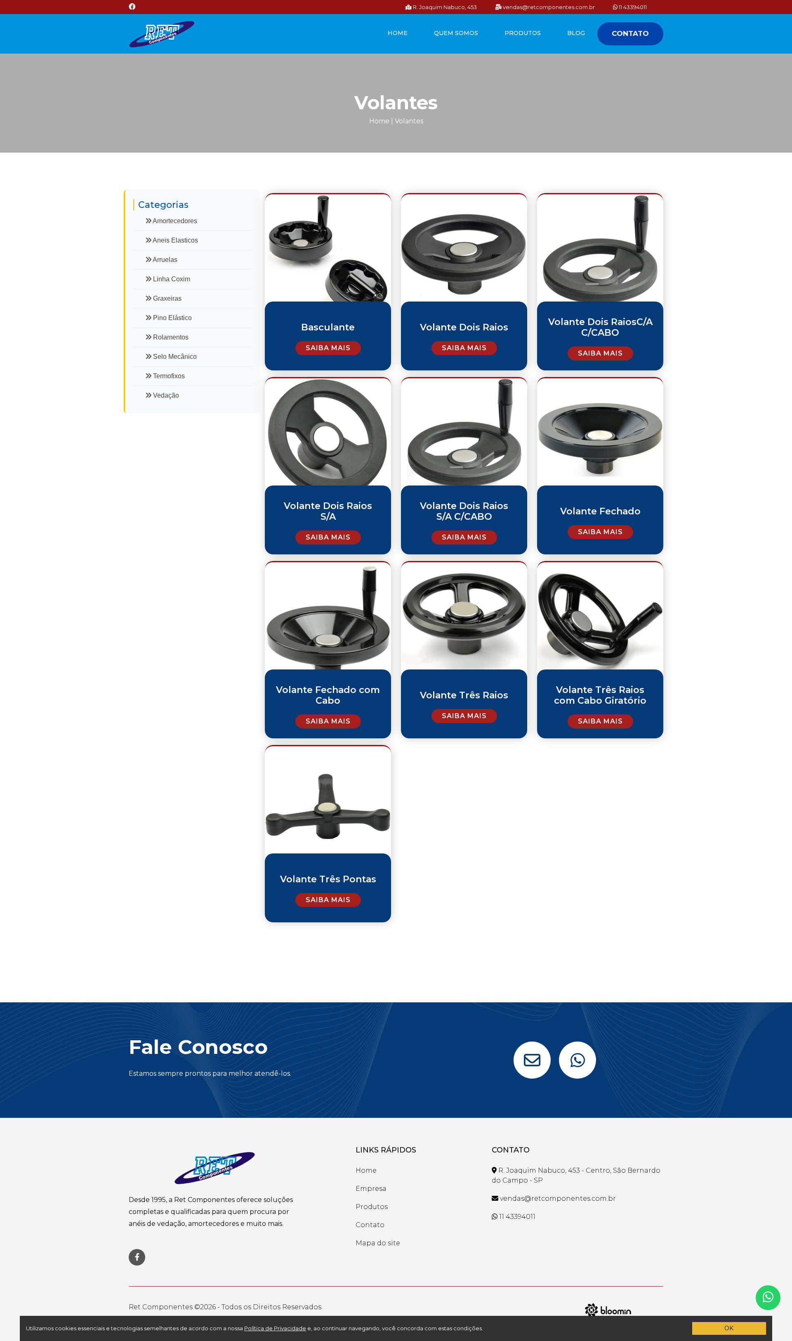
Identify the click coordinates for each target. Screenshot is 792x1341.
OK (728, 1328)
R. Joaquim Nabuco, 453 (444, 7)
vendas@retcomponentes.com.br (548, 7)
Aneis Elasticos (174, 240)
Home (398, 33)
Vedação (165, 395)
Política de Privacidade (275, 1328)
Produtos (522, 33)
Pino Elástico (171, 317)
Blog (576, 33)
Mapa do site (378, 1243)
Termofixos (168, 375)
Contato (630, 33)
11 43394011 (632, 7)
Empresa (371, 1189)
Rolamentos (170, 337)
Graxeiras (166, 298)
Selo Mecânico (174, 356)
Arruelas (164, 259)
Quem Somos (456, 33)
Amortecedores (174, 220)
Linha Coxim (170, 279)
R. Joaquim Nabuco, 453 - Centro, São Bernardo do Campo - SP (576, 1175)
